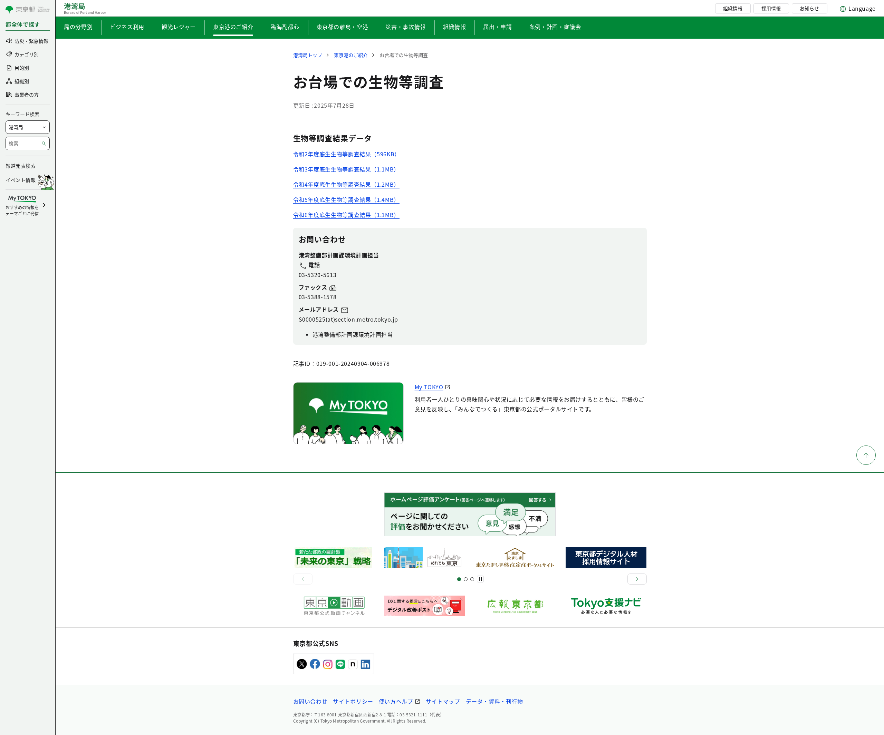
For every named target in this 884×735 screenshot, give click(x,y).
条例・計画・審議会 (555, 26)
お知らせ (809, 8)
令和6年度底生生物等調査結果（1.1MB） (346, 214)
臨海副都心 (284, 26)
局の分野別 (78, 26)
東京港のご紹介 (233, 26)
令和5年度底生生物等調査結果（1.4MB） (346, 199)
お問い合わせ (310, 701)
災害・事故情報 (405, 26)
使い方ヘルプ (396, 701)
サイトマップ (443, 701)
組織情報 (732, 8)
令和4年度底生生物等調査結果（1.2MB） (346, 184)
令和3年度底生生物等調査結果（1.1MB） (346, 169)
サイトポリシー (353, 701)
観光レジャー (179, 26)
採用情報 (771, 8)
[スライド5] (466, 579)
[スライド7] (472, 579)
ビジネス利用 (127, 26)
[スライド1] (459, 579)
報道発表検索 (21, 165)
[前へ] (303, 579)
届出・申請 (497, 26)
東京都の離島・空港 (342, 26)
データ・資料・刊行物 (494, 701)
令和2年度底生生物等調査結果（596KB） (346, 154)
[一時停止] (480, 579)
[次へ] (637, 579)
